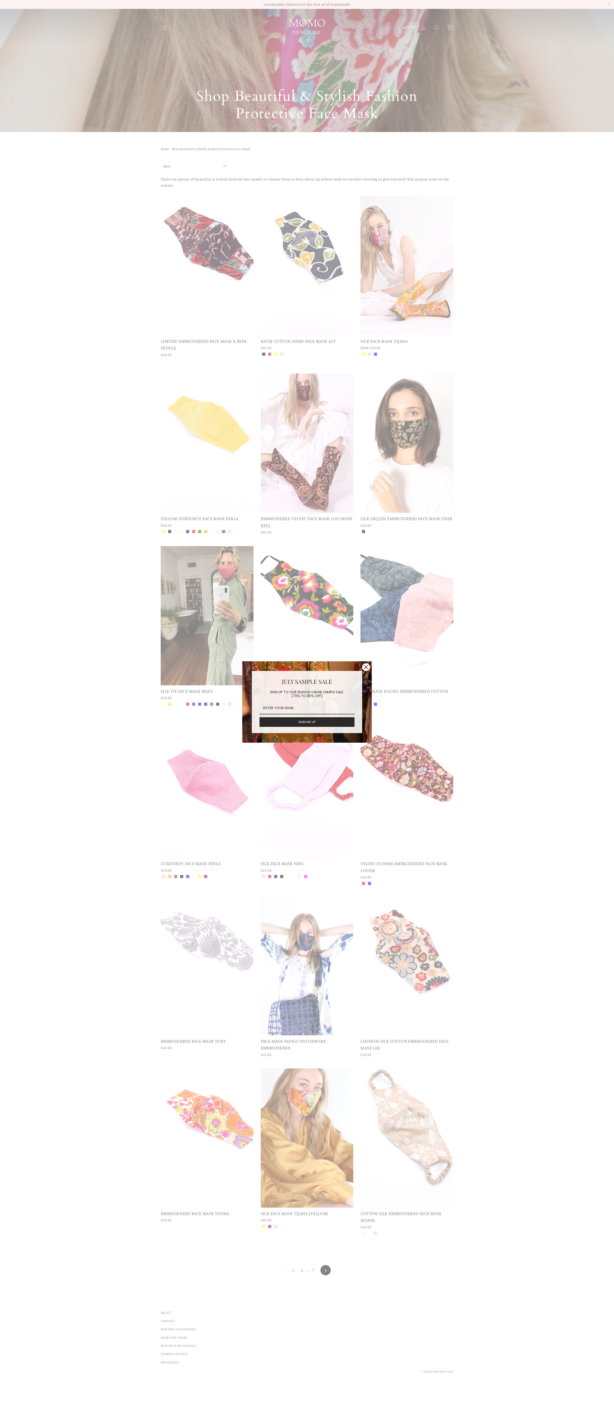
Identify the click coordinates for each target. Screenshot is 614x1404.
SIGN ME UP (307, 722)
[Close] (366, 667)
